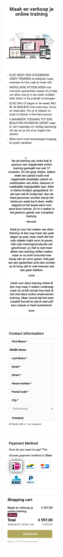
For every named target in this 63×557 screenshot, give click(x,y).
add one (12, 515)
